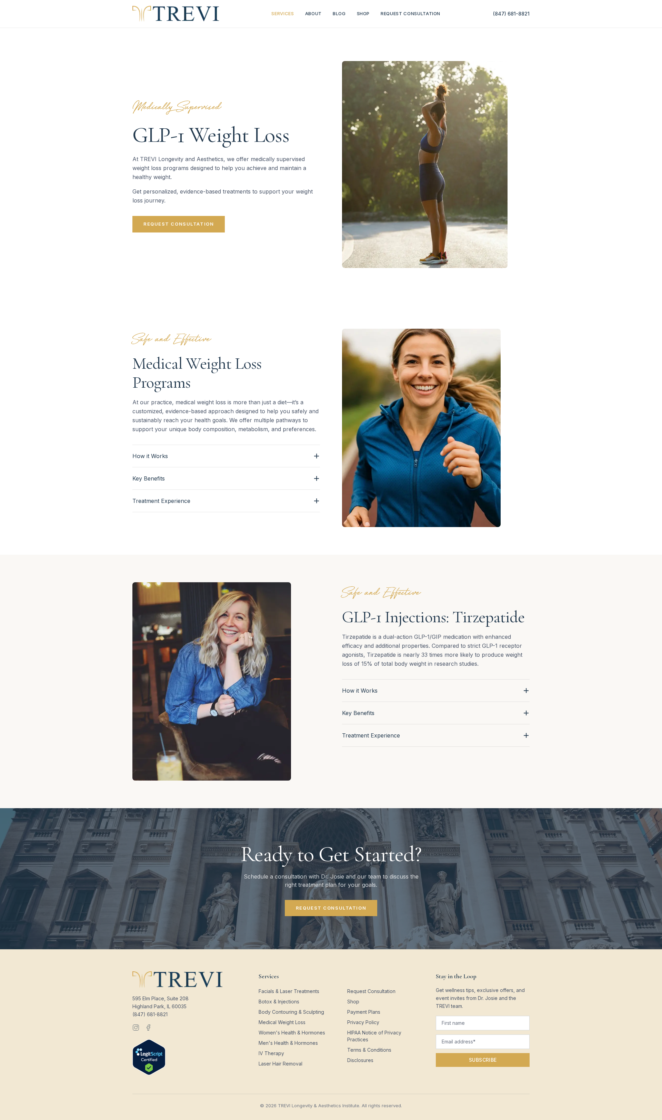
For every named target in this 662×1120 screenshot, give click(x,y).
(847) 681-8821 (511, 14)
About (313, 13)
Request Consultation (410, 13)
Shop (363, 13)
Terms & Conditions (369, 1050)
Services (282, 13)
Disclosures (360, 1060)
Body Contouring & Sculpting (291, 1012)
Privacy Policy (363, 1022)
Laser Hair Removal (280, 1064)
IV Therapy (271, 1053)
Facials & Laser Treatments (289, 991)
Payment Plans (363, 1012)
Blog (339, 13)
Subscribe (482, 1060)
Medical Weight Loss (282, 1022)
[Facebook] (148, 1027)
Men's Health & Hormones (288, 1043)
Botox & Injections (279, 1001)
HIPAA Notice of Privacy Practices (374, 1036)
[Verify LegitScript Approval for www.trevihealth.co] (149, 1057)
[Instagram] (135, 1027)
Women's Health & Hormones (292, 1032)
